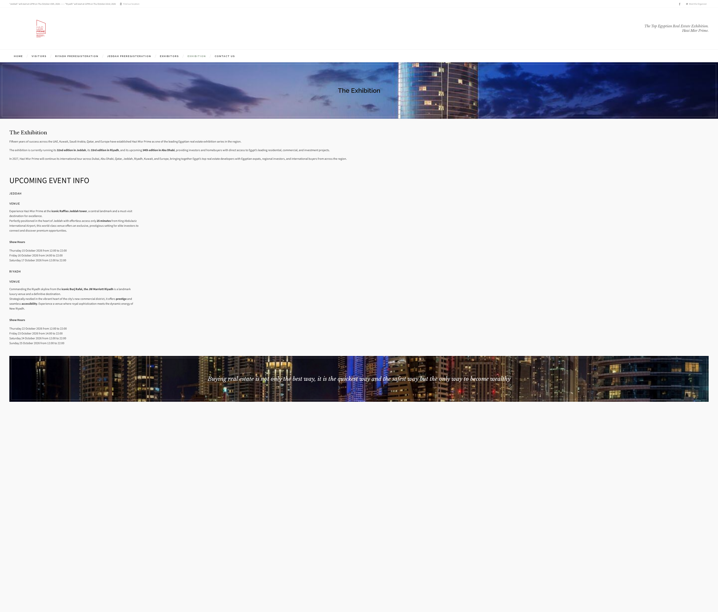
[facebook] (680, 4)
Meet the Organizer (698, 3)
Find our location (131, 3)
